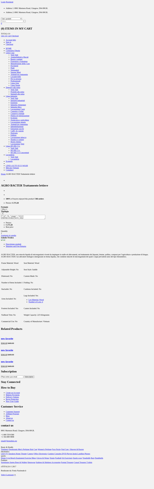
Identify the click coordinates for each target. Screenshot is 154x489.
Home (3, 174)
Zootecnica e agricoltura (20, 120)
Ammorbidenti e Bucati (19, 57)
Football (58, 458)
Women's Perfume (45, 449)
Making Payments (12, 395)
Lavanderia (10, 155)
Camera (30, 454)
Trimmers (4, 449)
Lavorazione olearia (18, 122)
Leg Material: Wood (36, 300)
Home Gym (5, 458)
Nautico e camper (17, 140)
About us (9, 418)
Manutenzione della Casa (20, 64)
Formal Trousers (67, 462)
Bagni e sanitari (16, 59)
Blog (8, 416)
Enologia (14, 103)
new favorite (7, 338)
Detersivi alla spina (13, 87)
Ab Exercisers (67, 458)
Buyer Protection (12, 399)
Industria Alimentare (18, 105)
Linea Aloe (15, 83)
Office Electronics (40, 454)
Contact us (10, 420)
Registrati (9, 2)
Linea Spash (15, 85)
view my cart (6, 36)
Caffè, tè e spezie (17, 131)
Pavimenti (14, 66)
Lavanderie (15, 159)
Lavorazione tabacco (18, 137)
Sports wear (77, 458)
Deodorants (13, 449)
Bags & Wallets (21, 462)
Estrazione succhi (17, 129)
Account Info (11, 40)
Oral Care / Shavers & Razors (72, 449)
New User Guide (12, 401)
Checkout (15, 36)
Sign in (8, 42)
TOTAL (4, 34)
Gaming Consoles (55, 454)
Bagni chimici (16, 142)
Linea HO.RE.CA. (13, 146)
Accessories (56, 462)
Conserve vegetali (17, 114)
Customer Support (13, 412)
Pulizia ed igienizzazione (20, 116)
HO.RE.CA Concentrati (20, 153)
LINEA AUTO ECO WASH (17, 166)
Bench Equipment (17, 458)
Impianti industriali (18, 100)
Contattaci (9, 170)
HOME (9, 48)
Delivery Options (12, 397)
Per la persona (16, 79)
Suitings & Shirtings (43, 462)
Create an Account (13, 393)
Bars (92, 458)
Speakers (12, 454)
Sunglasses (5, 462)
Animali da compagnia (19, 74)
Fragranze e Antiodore (19, 61)
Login (3, 2)
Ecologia (14, 118)
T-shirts (89, 462)
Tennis (52, 458)
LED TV (4, 454)
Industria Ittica (16, 107)
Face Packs (56, 449)
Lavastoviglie (16, 77)
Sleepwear (31, 462)
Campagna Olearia (13, 51)
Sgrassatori (15, 70)
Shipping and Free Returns (16, 246)
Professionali (15, 81)
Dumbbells (99, 458)
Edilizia (13, 135)
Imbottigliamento (17, 127)
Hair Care (33, 449)
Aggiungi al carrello (8, 235)
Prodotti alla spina (17, 92)
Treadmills (86, 458)
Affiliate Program (12, 414)
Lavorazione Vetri (17, 144)
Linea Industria (11, 96)
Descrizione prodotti (13, 244)
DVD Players (67, 454)
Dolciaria (14, 133)
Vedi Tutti (14, 55)
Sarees (12, 462)
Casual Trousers (80, 462)
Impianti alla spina (17, 94)
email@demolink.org (9, 441)
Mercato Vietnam (12, 168)
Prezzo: (8, 203)
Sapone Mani (16, 72)
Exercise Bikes (30, 458)
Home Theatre (21, 454)
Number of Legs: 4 (36, 302)
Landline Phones (83, 454)
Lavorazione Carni (18, 109)
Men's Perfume (24, 449)
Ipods (75, 454)
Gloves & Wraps (42, 458)
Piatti (12, 68)
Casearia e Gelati (17, 111)
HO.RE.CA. (15, 150)
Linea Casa (10, 53)
